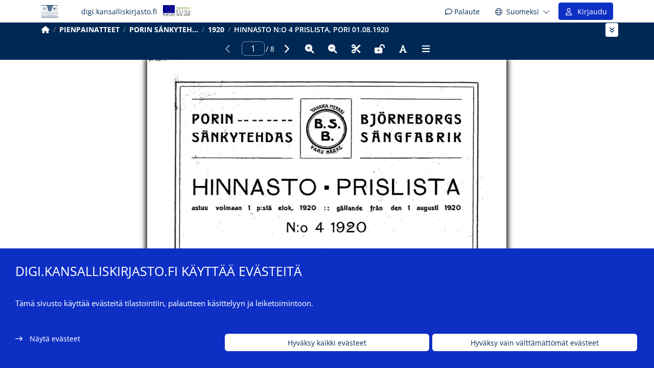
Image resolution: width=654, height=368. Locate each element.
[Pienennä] (332, 48)
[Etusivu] (45, 29)
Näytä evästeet (55, 338)
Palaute (466, 11)
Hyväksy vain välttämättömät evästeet (535, 343)
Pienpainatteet (89, 29)
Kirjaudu (590, 11)
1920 (216, 29)
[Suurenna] (309, 48)
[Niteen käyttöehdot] (379, 48)
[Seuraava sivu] (286, 48)
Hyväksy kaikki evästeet (327, 343)
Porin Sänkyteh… (163, 29)
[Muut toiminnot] (426, 48)
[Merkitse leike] (356, 48)
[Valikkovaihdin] (611, 30)
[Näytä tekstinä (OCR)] (402, 48)
